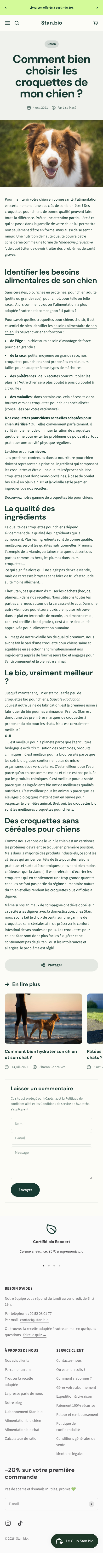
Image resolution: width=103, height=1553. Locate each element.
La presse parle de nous (24, 1393)
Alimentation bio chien (23, 1420)
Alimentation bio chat (22, 1429)
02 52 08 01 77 (41, 1313)
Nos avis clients (17, 1360)
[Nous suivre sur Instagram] (8, 1523)
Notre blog (13, 1402)
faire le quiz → (34, 1335)
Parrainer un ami (18, 1369)
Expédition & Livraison (74, 1396)
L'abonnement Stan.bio (24, 1411)
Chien (51, 44)
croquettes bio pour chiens (71, 497)
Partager (55, 965)
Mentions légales (69, 1453)
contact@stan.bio (34, 1319)
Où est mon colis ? (70, 1369)
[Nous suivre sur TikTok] (20, 1523)
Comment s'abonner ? (74, 1378)
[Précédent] (5, 7)
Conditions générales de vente (75, 1441)
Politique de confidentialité (68, 1426)
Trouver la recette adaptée (19, 1381)
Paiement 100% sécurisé (75, 1405)
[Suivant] (97, 7)
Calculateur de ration (22, 1438)
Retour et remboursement (77, 1414)
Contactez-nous (69, 1360)
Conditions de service (55, 1103)
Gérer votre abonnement (76, 1387)
